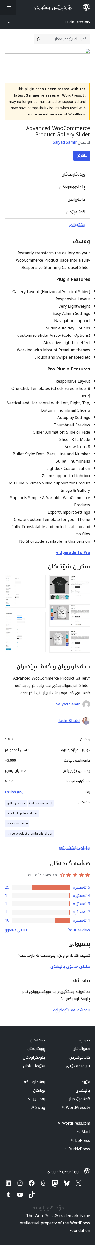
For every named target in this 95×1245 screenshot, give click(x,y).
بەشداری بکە (34, 1082)
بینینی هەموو (16, 930)
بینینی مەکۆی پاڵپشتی (70, 966)
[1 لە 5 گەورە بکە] (83, 581)
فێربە (86, 1082)
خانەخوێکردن (79, 1057)
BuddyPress (77, 1149)
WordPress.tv (76, 1107)
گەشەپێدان (75, 212)
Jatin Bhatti (69, 720)
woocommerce (17, 823)
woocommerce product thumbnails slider (29, 833)
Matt (83, 1132)
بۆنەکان (39, 1090)
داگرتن (81, 155)
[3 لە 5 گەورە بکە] (83, 637)
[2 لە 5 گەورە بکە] (83, 610)
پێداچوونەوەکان (72, 187)
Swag (38, 1107)
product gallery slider (22, 813)
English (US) (14, 792)
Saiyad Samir (65, 142)
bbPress (80, 1140)
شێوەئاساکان (34, 1066)
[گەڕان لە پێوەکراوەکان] (38, 39)
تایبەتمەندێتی (78, 1066)
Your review (79, 930)
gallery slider (16, 803)
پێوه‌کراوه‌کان (34, 1057)
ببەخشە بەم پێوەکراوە (71, 1010)
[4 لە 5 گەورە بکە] (39, 581)
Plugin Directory (77, 22)
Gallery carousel (40, 803)
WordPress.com (74, 1123)
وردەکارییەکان (73, 174)
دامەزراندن (76, 199)
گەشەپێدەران (79, 1099)
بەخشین (36, 1099)
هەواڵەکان (81, 1048)
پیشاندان (37, 1040)
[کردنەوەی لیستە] (8, 7)
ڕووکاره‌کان (36, 1048)
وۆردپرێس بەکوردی (63, 1171)
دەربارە (84, 1040)
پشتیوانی (77, 224)
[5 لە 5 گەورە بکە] (39, 618)
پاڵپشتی (83, 1090)
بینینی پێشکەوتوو (74, 847)
